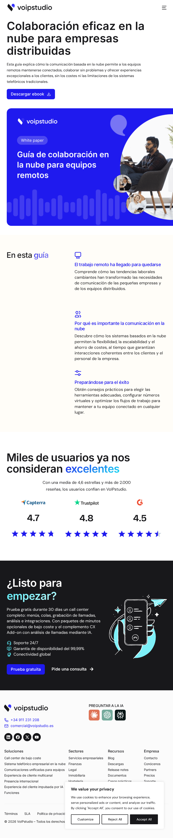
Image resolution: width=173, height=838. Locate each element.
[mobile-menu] (161, 7)
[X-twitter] (27, 737)
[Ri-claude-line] (94, 715)
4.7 (33, 517)
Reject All (115, 819)
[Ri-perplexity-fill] (120, 715)
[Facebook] (18, 737)
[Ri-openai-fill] (107, 715)
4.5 (140, 518)
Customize (85, 819)
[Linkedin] (8, 737)
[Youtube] (37, 737)
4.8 (86, 518)
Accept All (144, 819)
